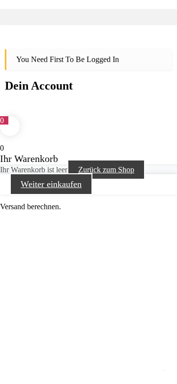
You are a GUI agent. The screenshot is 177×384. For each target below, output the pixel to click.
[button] (88, 17)
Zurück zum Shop (106, 169)
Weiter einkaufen (51, 184)
